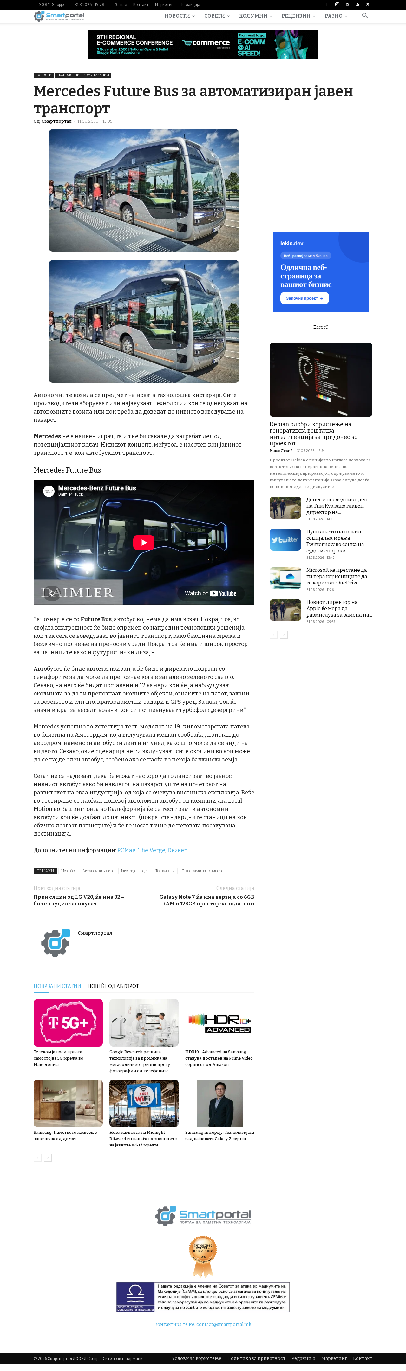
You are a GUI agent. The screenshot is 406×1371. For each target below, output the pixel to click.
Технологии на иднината (202, 871)
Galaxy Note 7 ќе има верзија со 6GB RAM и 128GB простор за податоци (207, 900)
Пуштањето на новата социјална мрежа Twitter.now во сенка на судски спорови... (335, 541)
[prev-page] (38, 1158)
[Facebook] (327, 5)
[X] (367, 5)
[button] (364, 16)
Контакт (141, 5)
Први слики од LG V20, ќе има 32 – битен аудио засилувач (79, 900)
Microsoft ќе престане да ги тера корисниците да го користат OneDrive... (336, 576)
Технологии (165, 871)
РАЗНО (334, 16)
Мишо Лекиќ (281, 451)
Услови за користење (196, 1358)
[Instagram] (337, 5)
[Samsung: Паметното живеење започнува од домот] (68, 1103)
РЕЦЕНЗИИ (296, 16)
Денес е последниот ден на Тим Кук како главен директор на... (337, 506)
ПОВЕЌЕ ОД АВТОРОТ (113, 986)
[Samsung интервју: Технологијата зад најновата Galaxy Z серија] (219, 1103)
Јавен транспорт (134, 871)
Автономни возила (98, 871)
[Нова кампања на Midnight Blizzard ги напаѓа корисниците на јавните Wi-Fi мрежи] (144, 1103)
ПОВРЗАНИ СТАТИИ (57, 986)
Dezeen (177, 850)
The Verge (151, 850)
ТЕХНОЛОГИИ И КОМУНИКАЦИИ (83, 75)
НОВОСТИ (177, 16)
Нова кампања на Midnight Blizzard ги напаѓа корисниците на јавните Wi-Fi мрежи (143, 1138)
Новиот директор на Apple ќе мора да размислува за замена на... (339, 608)
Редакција (190, 5)
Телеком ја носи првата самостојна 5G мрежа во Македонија (58, 1058)
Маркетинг (165, 5)
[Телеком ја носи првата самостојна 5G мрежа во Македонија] (68, 1023)
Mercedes (68, 871)
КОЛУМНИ (253, 16)
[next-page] (48, 1158)
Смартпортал (57, 121)
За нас (121, 5)
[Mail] (347, 5)
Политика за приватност (256, 1358)
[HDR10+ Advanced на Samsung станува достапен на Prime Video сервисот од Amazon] (219, 1023)
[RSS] (357, 5)
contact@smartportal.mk (223, 1324)
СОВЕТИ (214, 16)
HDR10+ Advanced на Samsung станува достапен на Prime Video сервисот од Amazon (219, 1058)
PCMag (126, 850)
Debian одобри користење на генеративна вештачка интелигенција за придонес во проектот (313, 434)
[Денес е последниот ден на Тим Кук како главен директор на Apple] (285, 508)
